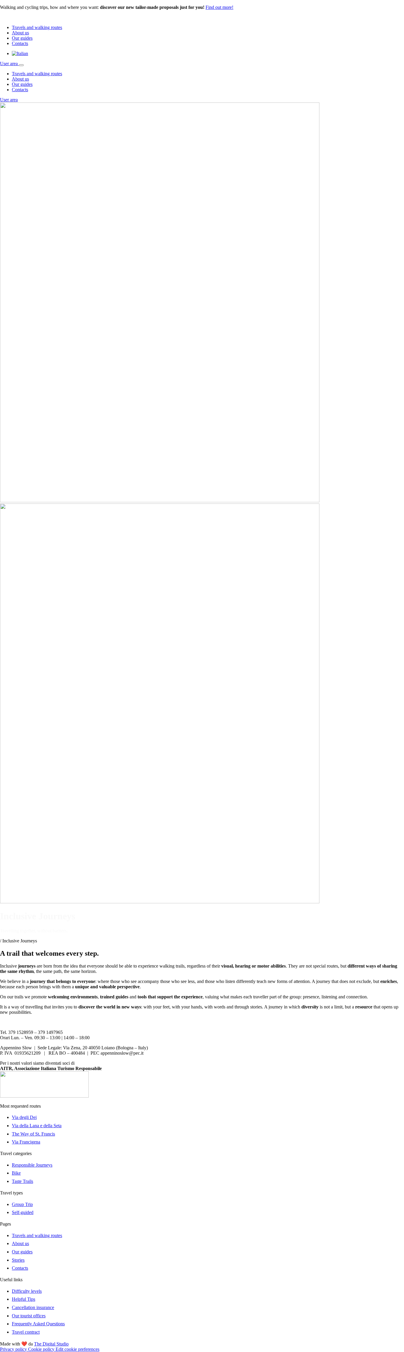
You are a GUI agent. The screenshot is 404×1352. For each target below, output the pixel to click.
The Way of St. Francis (33, 1133)
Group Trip (22, 1204)
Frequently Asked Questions (38, 1323)
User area (9, 63)
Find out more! (219, 7)
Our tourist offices (29, 1315)
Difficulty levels (27, 1291)
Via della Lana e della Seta (37, 1125)
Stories (18, 1260)
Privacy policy (14, 1349)
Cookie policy (42, 1349)
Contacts (20, 43)
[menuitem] (20, 53)
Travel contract (26, 1332)
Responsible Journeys (32, 1164)
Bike (16, 1172)
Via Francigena (26, 1141)
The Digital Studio (51, 1343)
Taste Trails (22, 1181)
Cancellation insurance (33, 1307)
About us (20, 32)
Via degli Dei (24, 1117)
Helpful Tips (23, 1299)
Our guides (22, 38)
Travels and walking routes (37, 27)
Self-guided (22, 1212)
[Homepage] (26, 17)
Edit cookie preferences (77, 1349)
